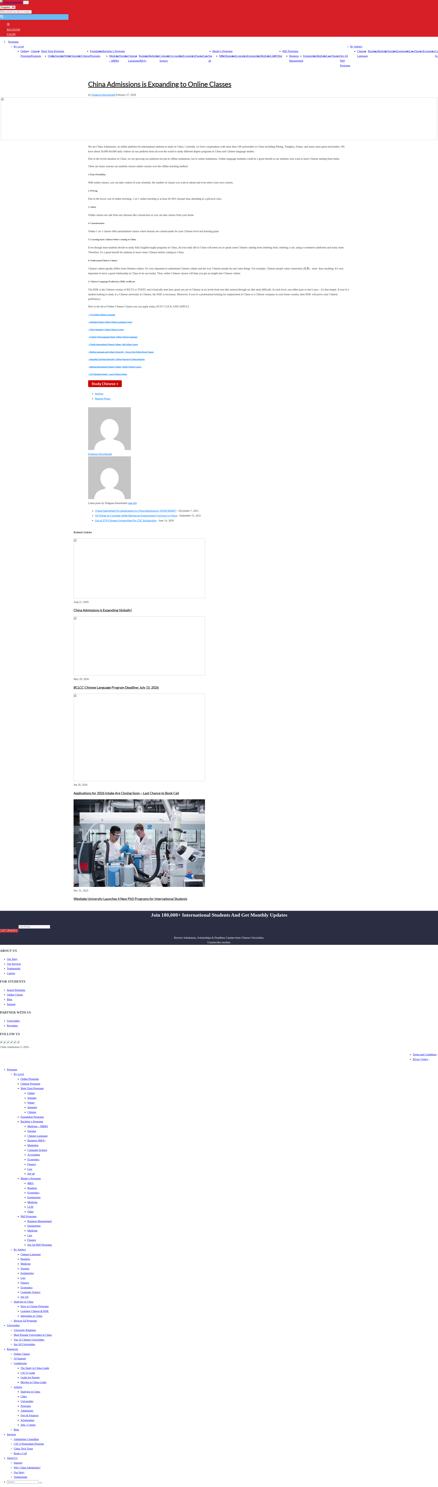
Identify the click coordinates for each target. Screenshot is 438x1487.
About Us (12, 1458)
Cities (24, 1396)
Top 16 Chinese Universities (29, 1339)
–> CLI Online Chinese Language (101, 315)
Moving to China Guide (33, 1382)
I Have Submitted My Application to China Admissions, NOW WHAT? (135, 510)
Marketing (153, 56)
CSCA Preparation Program (29, 1443)
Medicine (265, 56)
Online (51, 56)
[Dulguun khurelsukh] (109, 449)
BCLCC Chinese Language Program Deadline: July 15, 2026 (116, 687)
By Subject (356, 46)
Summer (59, 56)
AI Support (20, 1358)
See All (24, 1297)
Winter (68, 56)
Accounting (176, 56)
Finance (199, 56)
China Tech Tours (23, 1448)
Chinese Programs (30, 1083)
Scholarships (27, 1420)
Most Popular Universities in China (33, 1334)
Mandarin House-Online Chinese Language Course (111, 322)
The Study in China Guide (35, 1368)
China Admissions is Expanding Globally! (103, 610)
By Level (19, 46)
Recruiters (12, 1025)
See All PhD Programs (39, 1244)
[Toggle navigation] (26, 2)
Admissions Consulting (26, 1439)
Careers (11, 973)
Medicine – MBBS (37, 1126)
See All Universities (24, 1344)
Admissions (27, 1410)
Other (279, 56)
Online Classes (15, 994)
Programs (13, 41)
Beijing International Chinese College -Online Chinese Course (115, 367)
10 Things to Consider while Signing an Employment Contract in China (136, 515)
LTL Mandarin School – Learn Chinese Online (108, 374)
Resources (12, 1349)
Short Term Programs (52, 51)
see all (132, 503)
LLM (30, 1206)
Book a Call (20, 1453)
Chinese (85, 56)
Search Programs (16, 990)
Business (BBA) (36, 1140)
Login (11, 34)
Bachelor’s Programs (113, 51)
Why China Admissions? (27, 1467)
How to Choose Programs (35, 1306)
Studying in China (23, 1301)
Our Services (14, 963)
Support (11, 1004)
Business (230, 56)
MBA (222, 56)
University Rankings (25, 1330)
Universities (13, 1020)
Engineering (253, 56)
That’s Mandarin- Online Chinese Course (107, 329)
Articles (18, 1387)
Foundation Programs (32, 1116)
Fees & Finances (29, 1415)
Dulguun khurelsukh (104, 94)
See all (31, 1173)
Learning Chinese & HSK (35, 1311)
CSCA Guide (28, 1372)
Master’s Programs (222, 51)
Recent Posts (102, 398)
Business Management (39, 1221)
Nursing (123, 56)
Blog (9, 999)
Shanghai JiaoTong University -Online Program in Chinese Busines (117, 359)
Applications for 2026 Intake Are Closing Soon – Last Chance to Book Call (126, 793)
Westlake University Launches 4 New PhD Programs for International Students (130, 899)
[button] (1, 17)
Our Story (12, 959)
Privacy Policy (420, 1059)
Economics (189, 56)
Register (13, 29)
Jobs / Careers (28, 1424)
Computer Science (37, 1150)
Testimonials (13, 968)
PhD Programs (290, 51)
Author (99, 393)
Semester (76, 56)
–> (89, 322)
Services (11, 1434)
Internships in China (31, 1315)
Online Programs (30, 1079)
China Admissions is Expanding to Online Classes (159, 84)
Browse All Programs (25, 1320)
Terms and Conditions (424, 1054)
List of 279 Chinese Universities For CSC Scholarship (125, 520)
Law (29, 1169)
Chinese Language (37, 1135)
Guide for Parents (30, 1377)
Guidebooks (20, 1363)
